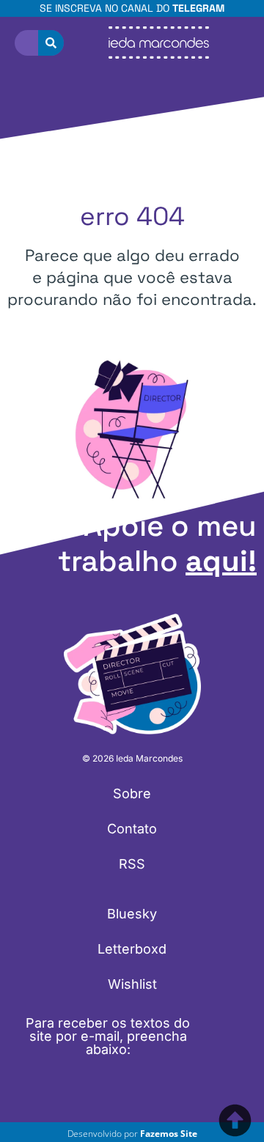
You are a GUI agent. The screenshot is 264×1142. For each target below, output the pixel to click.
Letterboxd (132, 949)
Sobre (132, 793)
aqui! (221, 561)
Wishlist (132, 984)
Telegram (198, 8)
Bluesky (132, 913)
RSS (132, 864)
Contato (132, 828)
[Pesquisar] (51, 43)
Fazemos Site (168, 1133)
